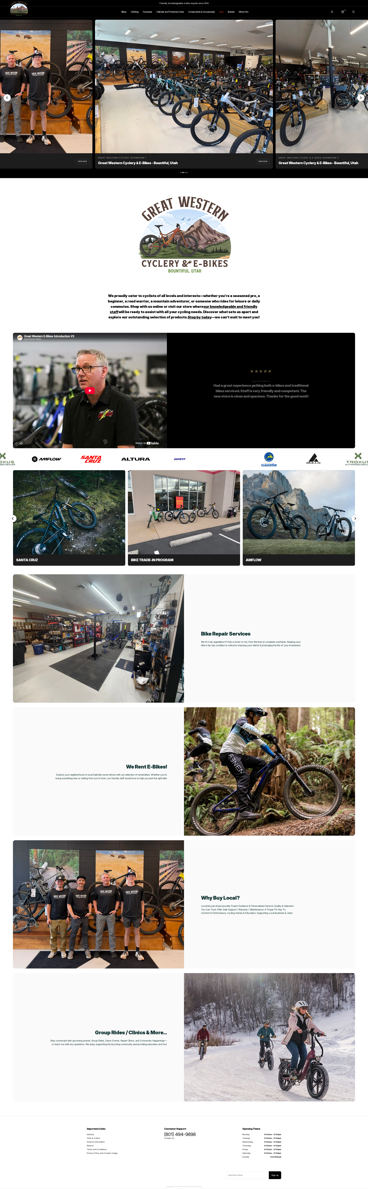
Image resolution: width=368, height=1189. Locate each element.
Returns (90, 1145)
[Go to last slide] (13, 518)
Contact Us (169, 1138)
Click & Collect (93, 1138)
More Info (243, 11)
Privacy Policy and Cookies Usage (102, 1153)
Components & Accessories (201, 11)
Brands (231, 11)
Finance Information (96, 1142)
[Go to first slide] (360, 97)
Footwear (147, 11)
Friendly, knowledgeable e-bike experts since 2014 (184, 3)
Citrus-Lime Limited (194, 1187)
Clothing (134, 11)
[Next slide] (355, 518)
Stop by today (200, 317)
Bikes (123, 11)
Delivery (90, 1134)
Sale (221, 11)
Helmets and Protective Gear (170, 11)
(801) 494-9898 (180, 1134)
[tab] (181, 172)
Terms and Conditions (97, 1149)
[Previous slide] (7, 97)
